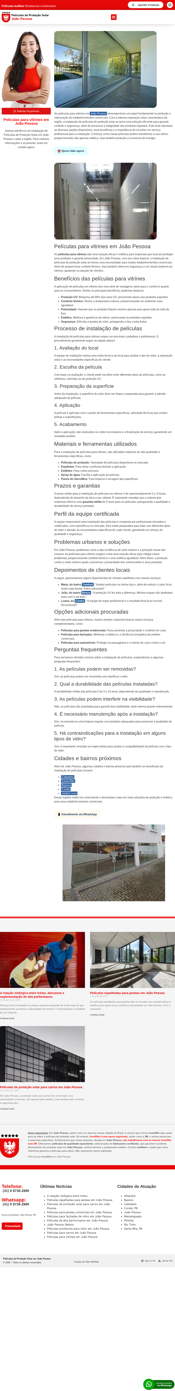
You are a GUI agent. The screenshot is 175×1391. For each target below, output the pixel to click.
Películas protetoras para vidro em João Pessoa (78, 1228)
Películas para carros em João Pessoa (71, 1232)
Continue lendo (7, 1018)
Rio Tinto (130, 1224)
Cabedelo (68, 777)
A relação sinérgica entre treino (67, 1196)
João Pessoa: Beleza (60, 1224)
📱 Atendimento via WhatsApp (77, 814)
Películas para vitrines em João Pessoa (72, 1236)
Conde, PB (131, 1208)
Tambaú (88, 584)
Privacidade (12, 1226)
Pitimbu (129, 1220)
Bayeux (66, 785)
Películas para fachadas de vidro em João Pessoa (79, 1216)
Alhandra (130, 1196)
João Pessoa (98, 113)
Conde (66, 789)
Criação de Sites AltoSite (86, 1261)
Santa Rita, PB (133, 1228)
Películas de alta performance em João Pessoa (77, 1220)
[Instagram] (170, 5)
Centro (79, 600)
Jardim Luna (69, 793)
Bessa (86, 592)
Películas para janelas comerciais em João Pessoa (79, 1212)
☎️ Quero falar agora (70, 150)
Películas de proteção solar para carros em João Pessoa (41, 1087)
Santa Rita (68, 781)
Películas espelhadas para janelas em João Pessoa (127, 993)
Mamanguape (133, 1216)
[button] (114, 17)
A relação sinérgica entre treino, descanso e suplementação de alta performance (32, 994)
